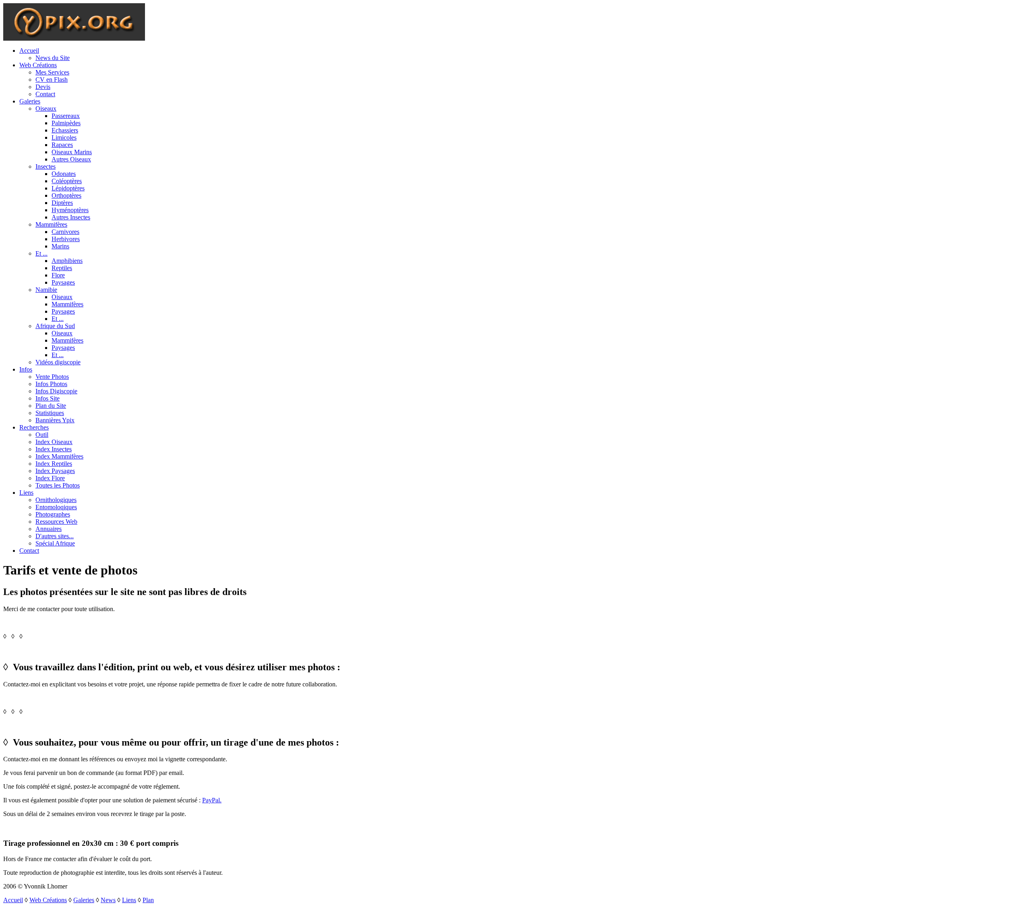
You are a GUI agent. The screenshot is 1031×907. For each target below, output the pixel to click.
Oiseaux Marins (72, 152)
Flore (58, 275)
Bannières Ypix (55, 420)
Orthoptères (66, 195)
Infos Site (47, 398)
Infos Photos (51, 383)
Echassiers (65, 130)
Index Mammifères (59, 456)
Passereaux (66, 115)
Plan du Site (50, 405)
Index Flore (50, 478)
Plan (148, 900)
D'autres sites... (54, 536)
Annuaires (48, 528)
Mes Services (52, 72)
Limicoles (64, 137)
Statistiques (49, 412)
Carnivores (65, 231)
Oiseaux (45, 108)
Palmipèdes (66, 123)
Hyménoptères (70, 210)
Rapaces (62, 144)
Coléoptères (67, 181)
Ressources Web (56, 521)
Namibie (46, 289)
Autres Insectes (71, 217)
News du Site (52, 57)
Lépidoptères (68, 188)
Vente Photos (52, 376)
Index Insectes (53, 449)
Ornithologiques (56, 499)
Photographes (52, 514)
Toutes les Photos (57, 485)
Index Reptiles (53, 463)
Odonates (64, 173)
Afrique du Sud (55, 325)
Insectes (45, 166)
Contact (45, 94)
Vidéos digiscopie (58, 362)
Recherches (34, 427)
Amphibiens (67, 260)
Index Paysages (55, 470)
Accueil (29, 50)
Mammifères (51, 224)
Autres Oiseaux (71, 159)
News (108, 900)
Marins (60, 246)
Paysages (63, 282)
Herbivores (66, 239)
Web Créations (38, 65)
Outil (41, 434)
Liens (26, 492)
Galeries (29, 101)
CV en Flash (51, 79)
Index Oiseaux (53, 441)
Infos (25, 369)
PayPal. (212, 800)
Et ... (41, 253)
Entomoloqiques (56, 507)
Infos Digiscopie (56, 391)
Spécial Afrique (55, 543)
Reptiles (62, 267)
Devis (42, 86)
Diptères (62, 202)
